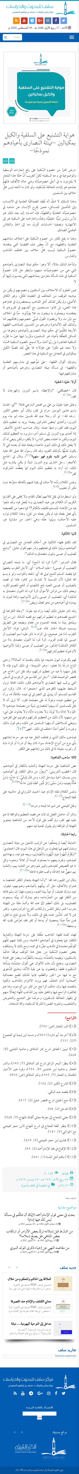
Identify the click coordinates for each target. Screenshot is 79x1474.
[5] (25, 601)
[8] (20, 729)
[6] (34, 627)
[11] (27, 805)
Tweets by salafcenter (65, 1356)
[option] (39, 1283)
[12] (23, 870)
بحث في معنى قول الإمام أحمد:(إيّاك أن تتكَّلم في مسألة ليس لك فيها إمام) (39, 1217)
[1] (66, 395)
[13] (61, 925)
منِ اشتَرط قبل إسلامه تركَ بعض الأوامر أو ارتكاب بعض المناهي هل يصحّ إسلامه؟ (39, 1234)
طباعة (65, 1173)
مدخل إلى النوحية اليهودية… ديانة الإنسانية (31, 1327)
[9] (15, 782)
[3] (67, 472)
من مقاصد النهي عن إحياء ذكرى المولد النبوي (39, 1248)
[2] (28, 455)
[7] (42, 650)
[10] (58, 796)
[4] (56, 487)
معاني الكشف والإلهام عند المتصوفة (31, 1301)
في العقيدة (44, 1185)
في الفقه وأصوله (29, 1185)
